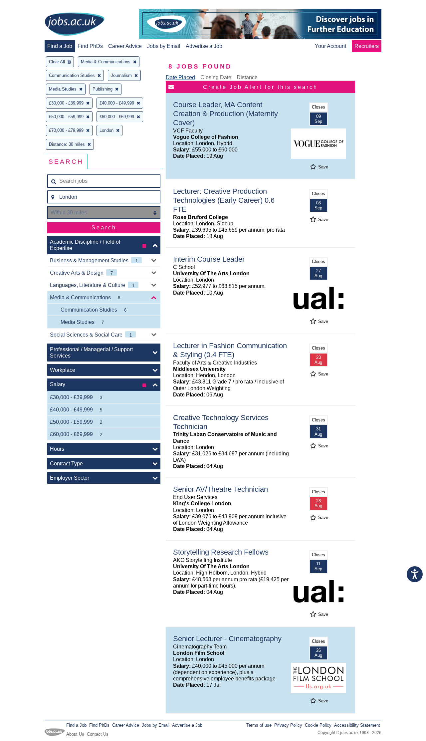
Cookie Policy (318, 725)
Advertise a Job (204, 46)
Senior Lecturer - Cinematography (227, 638)
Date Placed (180, 77)
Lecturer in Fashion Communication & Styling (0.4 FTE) (230, 350)
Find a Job (59, 46)
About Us (75, 734)
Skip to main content (27, 6)
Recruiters (366, 46)
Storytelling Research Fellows (221, 552)
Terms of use (259, 725)
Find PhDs (90, 46)
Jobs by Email (163, 46)
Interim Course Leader (209, 259)
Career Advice (125, 46)
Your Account (330, 46)
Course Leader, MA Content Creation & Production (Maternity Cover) (225, 114)
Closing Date (215, 77)
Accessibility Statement (357, 725)
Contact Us (97, 734)
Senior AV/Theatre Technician (220, 489)
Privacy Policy (288, 725)
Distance (247, 77)
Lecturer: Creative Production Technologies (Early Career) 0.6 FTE (224, 200)
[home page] (75, 25)
